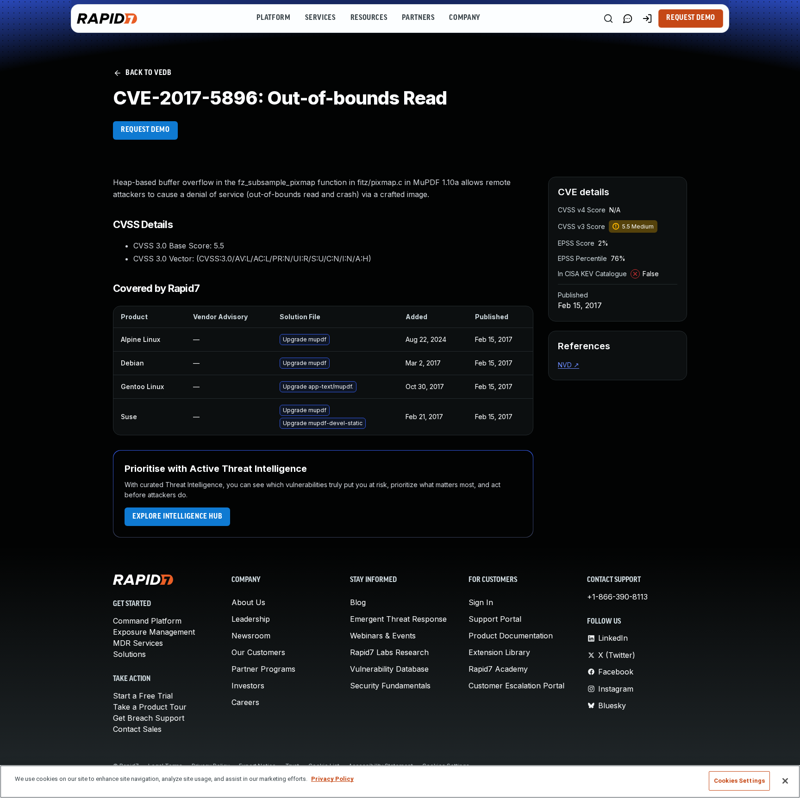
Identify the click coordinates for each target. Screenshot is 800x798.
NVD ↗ (568, 365)
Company (464, 18)
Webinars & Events (383, 635)
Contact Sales (137, 729)
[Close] (785, 781)
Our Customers (258, 652)
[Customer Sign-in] (647, 18)
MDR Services (138, 643)
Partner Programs (263, 669)
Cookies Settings (739, 780)
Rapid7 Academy (498, 669)
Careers (245, 702)
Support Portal (495, 619)
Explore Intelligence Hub (177, 516)
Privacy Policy (332, 778)
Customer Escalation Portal (516, 685)
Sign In (481, 602)
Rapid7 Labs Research (389, 652)
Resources (369, 18)
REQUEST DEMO (145, 130)
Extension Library (499, 652)
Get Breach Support (148, 718)
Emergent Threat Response (398, 619)
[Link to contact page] (627, 18)
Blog (358, 602)
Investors (247, 685)
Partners (418, 18)
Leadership (250, 619)
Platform (273, 18)
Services (320, 18)
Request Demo (690, 18)
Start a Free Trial (143, 695)
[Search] (608, 18)
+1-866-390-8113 (617, 596)
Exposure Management (154, 632)
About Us (248, 602)
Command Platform (147, 620)
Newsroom (250, 635)
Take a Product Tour (150, 706)
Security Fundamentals (390, 685)
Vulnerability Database (389, 669)
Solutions (129, 654)
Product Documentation (511, 635)
